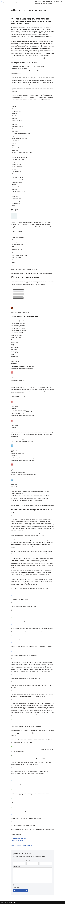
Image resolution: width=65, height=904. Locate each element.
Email (28, 860)
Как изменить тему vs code (19, 843)
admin (15, 13)
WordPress (12, 902)
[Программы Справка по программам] (7, 2)
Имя (14, 860)
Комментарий (16, 866)
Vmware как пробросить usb (19, 838)
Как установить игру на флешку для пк (22, 845)
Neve (2, 902)
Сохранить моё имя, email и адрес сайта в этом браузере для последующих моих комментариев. (32, 886)
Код (61, 1)
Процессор (38, 1)
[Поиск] (31, 2)
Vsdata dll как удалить (17, 840)
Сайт (41, 860)
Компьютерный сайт (48, 3)
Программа (49, 1)
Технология (56, 1)
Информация (38, 3)
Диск (43, 1)
